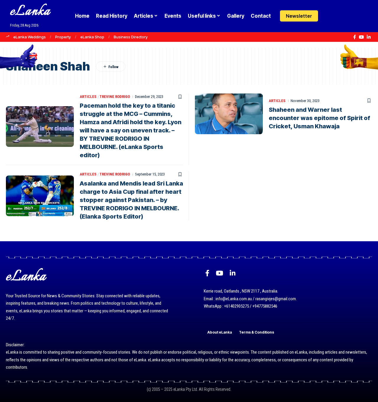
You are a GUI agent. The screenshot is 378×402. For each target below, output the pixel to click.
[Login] (329, 16)
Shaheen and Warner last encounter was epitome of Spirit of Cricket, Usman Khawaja (319, 118)
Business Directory (131, 37)
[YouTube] (361, 37)
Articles (88, 96)
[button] (340, 16)
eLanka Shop (92, 37)
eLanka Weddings (29, 37)
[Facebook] (354, 37)
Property (63, 37)
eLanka (30, 12)
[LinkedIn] (368, 37)
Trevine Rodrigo (115, 96)
